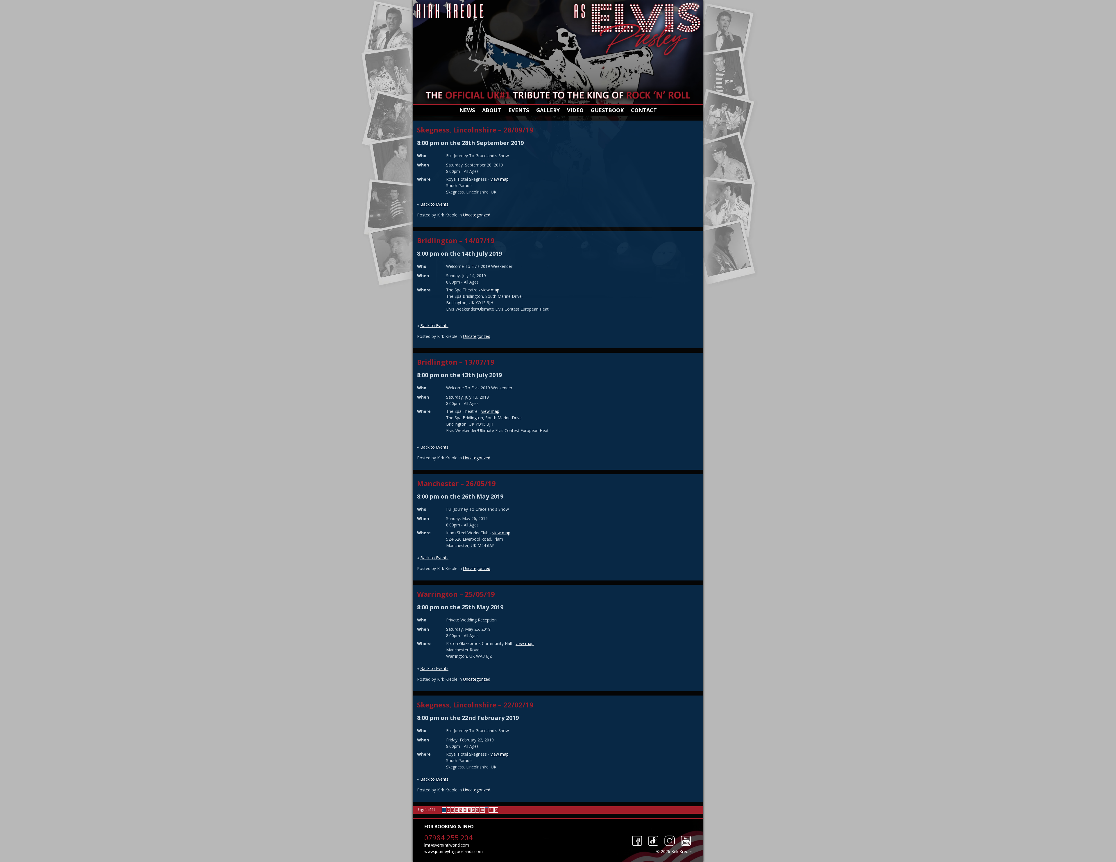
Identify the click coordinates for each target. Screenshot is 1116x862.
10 (482, 810)
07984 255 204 (448, 837)
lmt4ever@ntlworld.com (446, 845)
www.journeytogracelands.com (453, 851)
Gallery (548, 110)
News (467, 110)
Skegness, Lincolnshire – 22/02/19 (475, 704)
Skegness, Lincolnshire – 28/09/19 (475, 130)
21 (491, 810)
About (491, 110)
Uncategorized (476, 215)
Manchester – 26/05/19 (456, 483)
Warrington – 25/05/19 (456, 594)
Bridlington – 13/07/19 (456, 362)
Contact (644, 110)
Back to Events (434, 204)
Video (575, 110)
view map (500, 179)
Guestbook (607, 110)
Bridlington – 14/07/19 (456, 240)
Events (518, 110)
